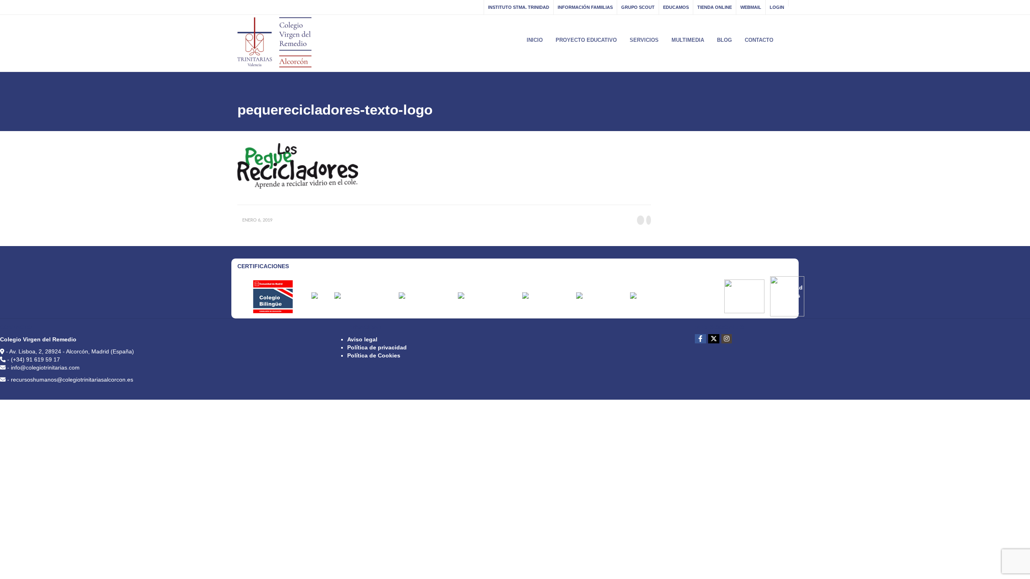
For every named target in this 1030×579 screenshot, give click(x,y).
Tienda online (714, 7)
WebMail (750, 7)
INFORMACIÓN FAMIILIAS (585, 7)
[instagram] (726, 338)
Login (777, 7)
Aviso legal (362, 339)
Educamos (676, 7)
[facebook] (700, 338)
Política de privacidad (377, 347)
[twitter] (713, 338)
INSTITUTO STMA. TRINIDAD (518, 7)
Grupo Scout (638, 7)
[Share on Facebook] (640, 220)
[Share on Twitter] (648, 220)
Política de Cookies (373, 355)
